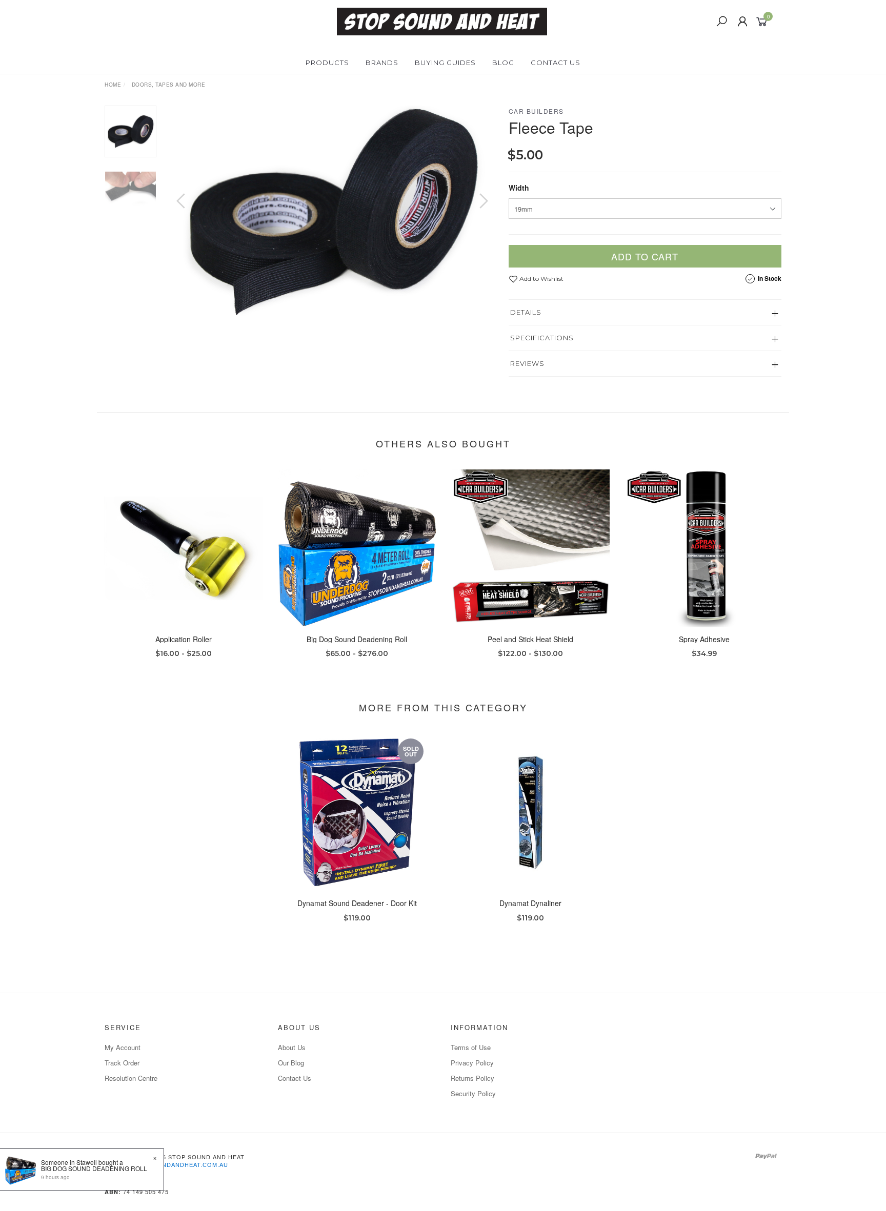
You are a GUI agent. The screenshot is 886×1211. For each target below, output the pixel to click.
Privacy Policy (472, 1063)
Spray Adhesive (704, 639)
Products (327, 62)
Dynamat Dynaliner (530, 903)
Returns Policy (472, 1078)
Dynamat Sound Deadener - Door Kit (357, 903)
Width (519, 187)
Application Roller (183, 639)
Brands (382, 62)
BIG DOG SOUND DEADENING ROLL (94, 1168)
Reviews (527, 363)
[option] (332, 211)
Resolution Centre (131, 1078)
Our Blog (291, 1063)
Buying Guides (445, 62)
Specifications (542, 338)
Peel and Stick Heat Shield (530, 639)
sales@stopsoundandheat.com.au (166, 1165)
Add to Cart (644, 256)
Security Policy (473, 1093)
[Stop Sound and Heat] (442, 20)
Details (525, 312)
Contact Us (555, 62)
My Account (122, 1047)
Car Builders (536, 111)
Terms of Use (471, 1047)
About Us (292, 1047)
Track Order (122, 1063)
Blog (503, 62)
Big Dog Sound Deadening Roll (357, 639)
